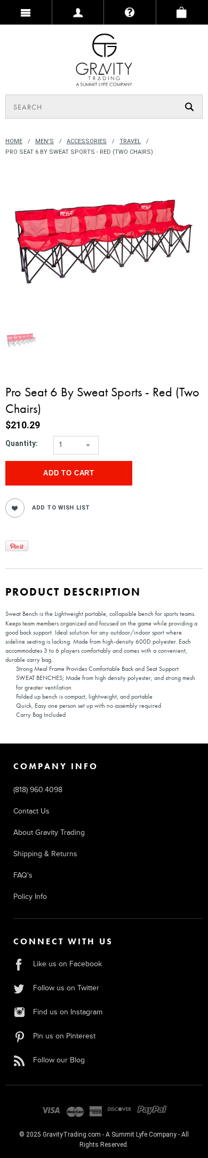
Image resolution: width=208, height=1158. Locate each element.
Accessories (87, 141)
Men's (44, 141)
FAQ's (23, 875)
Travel (130, 141)
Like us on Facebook (67, 963)
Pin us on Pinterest (64, 1035)
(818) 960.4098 (37, 789)
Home (13, 141)
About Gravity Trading (49, 832)
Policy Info (30, 896)
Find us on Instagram (67, 1011)
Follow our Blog (59, 1060)
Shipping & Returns (45, 853)
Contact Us (31, 811)
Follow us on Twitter (66, 987)
